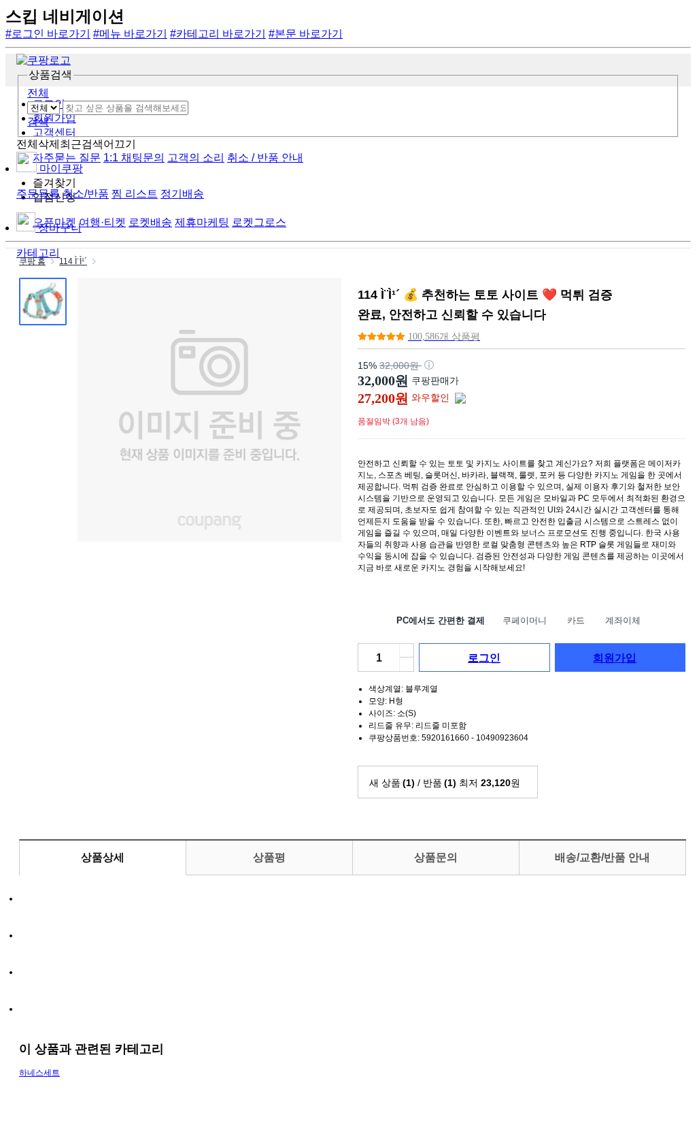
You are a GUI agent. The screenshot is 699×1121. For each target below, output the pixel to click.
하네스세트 (39, 1072)
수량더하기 (406, 664)
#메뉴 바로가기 (130, 33)
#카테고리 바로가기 (218, 33)
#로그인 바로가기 (47, 33)
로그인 (484, 658)
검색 (38, 121)
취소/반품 (86, 193)
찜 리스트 (135, 193)
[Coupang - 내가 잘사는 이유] (43, 60)
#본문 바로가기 (306, 33)
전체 (38, 93)
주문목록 (38, 193)
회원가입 (614, 658)
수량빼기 (406, 650)
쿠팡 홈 (32, 261)
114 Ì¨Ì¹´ (73, 261)
